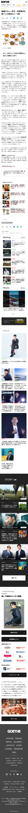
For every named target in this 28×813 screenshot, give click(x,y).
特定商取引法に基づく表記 (8, 789)
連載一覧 (14, 578)
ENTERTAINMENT (11, 763)
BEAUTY (14, 760)
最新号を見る (14, 632)
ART (18, 758)
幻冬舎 (22, 783)
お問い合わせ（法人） (11, 791)
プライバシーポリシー (14, 787)
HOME (2, 231)
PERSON (4, 4)
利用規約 (22, 787)
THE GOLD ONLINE (15, 783)
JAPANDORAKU (16, 781)
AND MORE (14, 765)
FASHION (7, 758)
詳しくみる (14, 718)
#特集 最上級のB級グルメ (7, 222)
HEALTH (9, 760)
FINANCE (19, 763)
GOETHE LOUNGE (7, 781)
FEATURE (10, 738)
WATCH (9, 4)
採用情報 (20, 791)
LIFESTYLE (10, 745)
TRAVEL (14, 758)
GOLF (24, 4)
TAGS (14, 752)
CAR (13, 4)
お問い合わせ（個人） (21, 789)
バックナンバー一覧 (14, 674)
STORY (19, 745)
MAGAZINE (18, 749)
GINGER (23, 781)
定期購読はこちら (14, 639)
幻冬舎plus (6, 783)
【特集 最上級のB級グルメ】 (8, 166)
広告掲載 (6, 787)
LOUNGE (8, 749)
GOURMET (18, 4)
